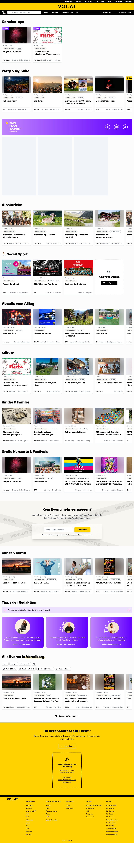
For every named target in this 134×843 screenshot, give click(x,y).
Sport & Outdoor (46, 669)
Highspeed (68, 1)
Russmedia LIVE (111, 834)
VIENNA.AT (110, 826)
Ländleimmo (110, 811)
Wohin (48, 817)
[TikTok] (125, 127)
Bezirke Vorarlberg (52, 820)
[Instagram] (116, 127)
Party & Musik (11, 669)
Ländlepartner (111, 817)
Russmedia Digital (112, 831)
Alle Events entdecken (65, 716)
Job (96, 1)
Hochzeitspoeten (111, 820)
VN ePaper (128, 1)
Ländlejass (69, 808)
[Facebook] (108, 127)
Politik (28, 817)
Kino (47, 808)
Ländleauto (110, 808)
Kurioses (29, 831)
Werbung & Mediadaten (94, 805)
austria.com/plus (111, 829)
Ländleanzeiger (111, 805)
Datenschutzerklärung (75, 535)
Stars (27, 829)
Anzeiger (118, 1)
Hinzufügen (126, 12)
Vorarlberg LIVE (31, 811)
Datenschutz (90, 817)
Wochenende (67, 12)
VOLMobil (88, 1)
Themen (29, 834)
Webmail (79, 1)
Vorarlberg (107, 12)
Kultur (28, 826)
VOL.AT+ (29, 808)
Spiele (68, 805)
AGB (87, 811)
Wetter (48, 805)
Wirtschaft (29, 820)
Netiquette (89, 814)
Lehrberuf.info (111, 823)
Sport (28, 823)
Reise (48, 814)
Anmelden (82, 530)
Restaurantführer (51, 811)
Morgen (55, 12)
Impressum (90, 808)
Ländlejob (109, 814)
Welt (27, 814)
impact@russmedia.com (67, 780)
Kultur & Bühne (64, 669)
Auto (110, 1)
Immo (103, 1)
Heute (45, 12)
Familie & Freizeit (28, 669)
